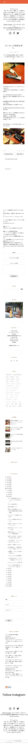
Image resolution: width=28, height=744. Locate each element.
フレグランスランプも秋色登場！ (15, 555)
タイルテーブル (17, 392)
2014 (8, 488)
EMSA (17, 376)
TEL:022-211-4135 (19, 216)
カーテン (13, 383)
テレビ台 (11, 397)
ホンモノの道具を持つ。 (13, 504)
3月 (8, 578)
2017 (8, 482)
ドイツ (16, 397)
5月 (8, 574)
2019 (8, 479)
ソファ (7, 390)
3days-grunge (18, 740)
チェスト (11, 394)
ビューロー (15, 399)
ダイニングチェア (13, 390)
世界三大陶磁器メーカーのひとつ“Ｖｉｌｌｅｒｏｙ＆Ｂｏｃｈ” (16, 422)
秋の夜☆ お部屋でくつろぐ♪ (14, 544)
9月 (8, 496)
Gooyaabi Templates (24, 742)
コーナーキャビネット (10, 385)
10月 (9, 494)
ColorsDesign (8, 670)
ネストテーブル (8, 399)
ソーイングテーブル (14, 388)
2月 (8, 580)
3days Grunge (8, 659)
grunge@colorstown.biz (8, 223)
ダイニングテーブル (9, 392)
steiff (7, 381)
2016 (8, 484)
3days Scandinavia (9, 651)
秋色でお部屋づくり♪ (12, 506)
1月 (8, 582)
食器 (10, 406)
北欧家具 (19, 406)
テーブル (16, 394)
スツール (7, 388)
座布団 (20, 403)
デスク (7, 397)
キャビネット (19, 383)
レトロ (19, 401)
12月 (9, 490)
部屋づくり (15, 406)
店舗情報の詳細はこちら (14, 345)
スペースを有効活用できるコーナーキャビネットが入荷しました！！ (15, 500)
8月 (8, 568)
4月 (8, 576)
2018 (8, 480)
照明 (7, 406)
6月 (8, 572)
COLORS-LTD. (8, 636)
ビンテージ (8, 401)
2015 (8, 486)
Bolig (6, 655)
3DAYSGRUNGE (9, 374)
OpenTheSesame (9, 645)
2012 (8, 586)
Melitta (17, 379)
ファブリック (14, 401)
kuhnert (12, 379)
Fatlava (7, 379)
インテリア (17, 381)
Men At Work (8, 674)
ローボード (8, 403)
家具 (12, 403)
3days (6, 639)
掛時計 (16, 403)
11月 (9, 492)
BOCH (7, 376)
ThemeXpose (10, 742)
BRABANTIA (12, 376)
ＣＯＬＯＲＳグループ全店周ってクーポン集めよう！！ (16, 429)
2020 (8, 477)
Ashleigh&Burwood (17, 374)
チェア (7, 394)
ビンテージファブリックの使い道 (15, 562)
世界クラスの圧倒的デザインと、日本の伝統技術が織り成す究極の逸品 (15, 511)
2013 (8, 584)
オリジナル (8, 383)
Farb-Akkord (8, 665)
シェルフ (16, 385)
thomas (11, 381)
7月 (8, 570)
